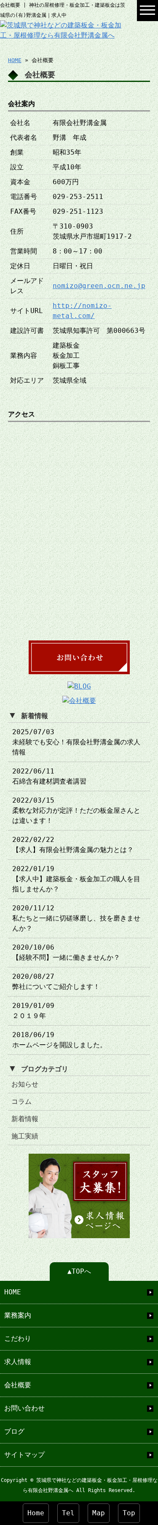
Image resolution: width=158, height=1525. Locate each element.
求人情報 (17, 1362)
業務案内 (17, 1315)
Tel (68, 1513)
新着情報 (24, 1119)
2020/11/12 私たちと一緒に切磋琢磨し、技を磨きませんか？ (76, 918)
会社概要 (17, 1385)
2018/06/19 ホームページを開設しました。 (59, 1040)
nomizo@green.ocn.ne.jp (99, 286)
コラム (21, 1101)
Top (129, 1513)
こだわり (17, 1338)
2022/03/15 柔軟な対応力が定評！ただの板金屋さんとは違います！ (76, 810)
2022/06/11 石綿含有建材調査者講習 (49, 776)
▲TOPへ (79, 1271)
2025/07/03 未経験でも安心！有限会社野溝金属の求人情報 (76, 742)
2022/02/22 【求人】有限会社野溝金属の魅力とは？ (73, 845)
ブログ (14, 1431)
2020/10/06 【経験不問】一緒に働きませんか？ (66, 952)
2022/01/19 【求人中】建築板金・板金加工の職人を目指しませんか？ (76, 879)
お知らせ (24, 1084)
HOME (14, 60)
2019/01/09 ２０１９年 (33, 1011)
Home (35, 1513)
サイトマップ (24, 1455)
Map (98, 1513)
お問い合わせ (24, 1408)
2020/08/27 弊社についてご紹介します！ (56, 981)
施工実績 (24, 1136)
